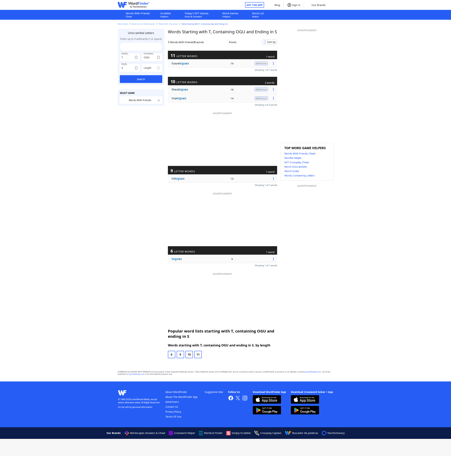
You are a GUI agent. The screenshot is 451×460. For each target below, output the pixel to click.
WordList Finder (213, 433)
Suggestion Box (214, 392)
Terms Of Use (173, 416)
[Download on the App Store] (267, 400)
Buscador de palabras (305, 433)
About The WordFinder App (181, 397)
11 (198, 354)
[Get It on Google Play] (267, 410)
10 (189, 354)
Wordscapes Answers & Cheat (147, 433)
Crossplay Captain (271, 433)
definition (261, 63)
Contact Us (171, 406)
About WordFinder (176, 392)
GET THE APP (254, 5)
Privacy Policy (173, 411)
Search (141, 79)
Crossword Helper (184, 433)
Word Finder (123, 24)
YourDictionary (336, 433)
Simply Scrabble (241, 433)
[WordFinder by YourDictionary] (133, 5)
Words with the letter (168, 24)
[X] (238, 398)
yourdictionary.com (313, 372)
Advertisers (172, 401)
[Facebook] (231, 398)
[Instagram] (245, 398)
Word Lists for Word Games (143, 24)
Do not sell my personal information (135, 407)
